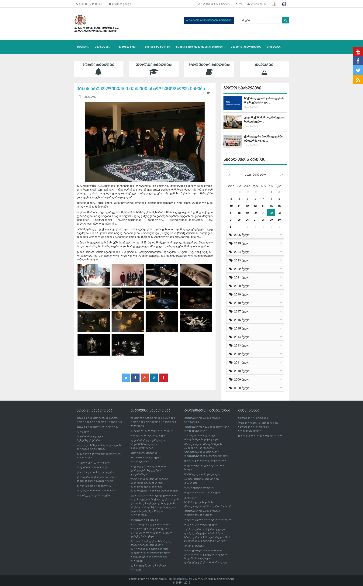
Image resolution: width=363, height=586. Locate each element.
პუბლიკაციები (194, 545)
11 (239, 206)
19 (247, 213)
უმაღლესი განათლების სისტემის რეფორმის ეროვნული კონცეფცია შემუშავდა (153, 421)
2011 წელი (241, 362)
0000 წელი (241, 388)
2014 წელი (241, 337)
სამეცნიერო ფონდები (253, 417)
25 (239, 219)
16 (279, 206)
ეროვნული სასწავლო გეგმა (95, 472)
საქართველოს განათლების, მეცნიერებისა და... (264, 100)
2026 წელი (241, 235)
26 (247, 219)
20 (255, 213)
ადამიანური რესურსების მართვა (199, 46)
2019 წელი (241, 294)
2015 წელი (241, 328)
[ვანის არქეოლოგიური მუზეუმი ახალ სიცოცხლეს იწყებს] (145, 138)
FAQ (239, 3)
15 (271, 206)
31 (263, 192)
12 (247, 206)
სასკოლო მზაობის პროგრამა (96, 490)
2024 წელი (241, 252)
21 (263, 213)
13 (255, 206)
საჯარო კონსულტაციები (200, 524)
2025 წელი (241, 243)
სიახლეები (103, 46)
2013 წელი (241, 345)
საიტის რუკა (258, 3)
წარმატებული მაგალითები (202, 474)
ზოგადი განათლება (99, 65)
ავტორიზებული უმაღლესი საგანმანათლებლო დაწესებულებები (148, 444)
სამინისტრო (128, 46)
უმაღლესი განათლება (154, 65)
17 (231, 213)
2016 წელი (241, 320)
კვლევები (191, 497)
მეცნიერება (264, 65)
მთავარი (83, 46)
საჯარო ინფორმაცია (246, 46)
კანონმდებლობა (157, 46)
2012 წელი (241, 354)
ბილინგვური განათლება (93, 495)
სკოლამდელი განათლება (94, 485)
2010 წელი (241, 371)
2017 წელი (241, 311)
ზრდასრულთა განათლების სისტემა (208, 519)
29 (247, 192)
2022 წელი (241, 269)
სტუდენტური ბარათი (144, 519)
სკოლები (83, 431)
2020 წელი (241, 286)
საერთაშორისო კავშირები (202, 492)
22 (271, 213)
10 (231, 206)
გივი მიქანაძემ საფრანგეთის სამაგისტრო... (264, 119)
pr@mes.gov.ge (121, 4)
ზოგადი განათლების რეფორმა (98, 426)
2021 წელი (241, 277)
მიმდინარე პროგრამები (93, 467)
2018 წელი (241, 303)
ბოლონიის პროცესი (143, 452)
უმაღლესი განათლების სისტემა (152, 430)
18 (239, 213)
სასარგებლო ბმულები (215, 3)
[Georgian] (274, 4)
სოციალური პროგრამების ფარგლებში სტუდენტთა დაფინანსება (148, 470)
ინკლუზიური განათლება (93, 462)
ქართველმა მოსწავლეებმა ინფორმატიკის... (263, 138)
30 (255, 192)
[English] (284, 4)
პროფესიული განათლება (209, 65)
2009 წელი (241, 379)
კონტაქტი (274, 46)
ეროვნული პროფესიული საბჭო (205, 460)
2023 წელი (241, 260)
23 (279, 213)
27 (231, 192)
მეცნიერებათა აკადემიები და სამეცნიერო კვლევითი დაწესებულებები (258, 426)
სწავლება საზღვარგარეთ (147, 435)
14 (263, 206)
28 (239, 192)
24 (231, 219)
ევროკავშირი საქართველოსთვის (260, 435)
